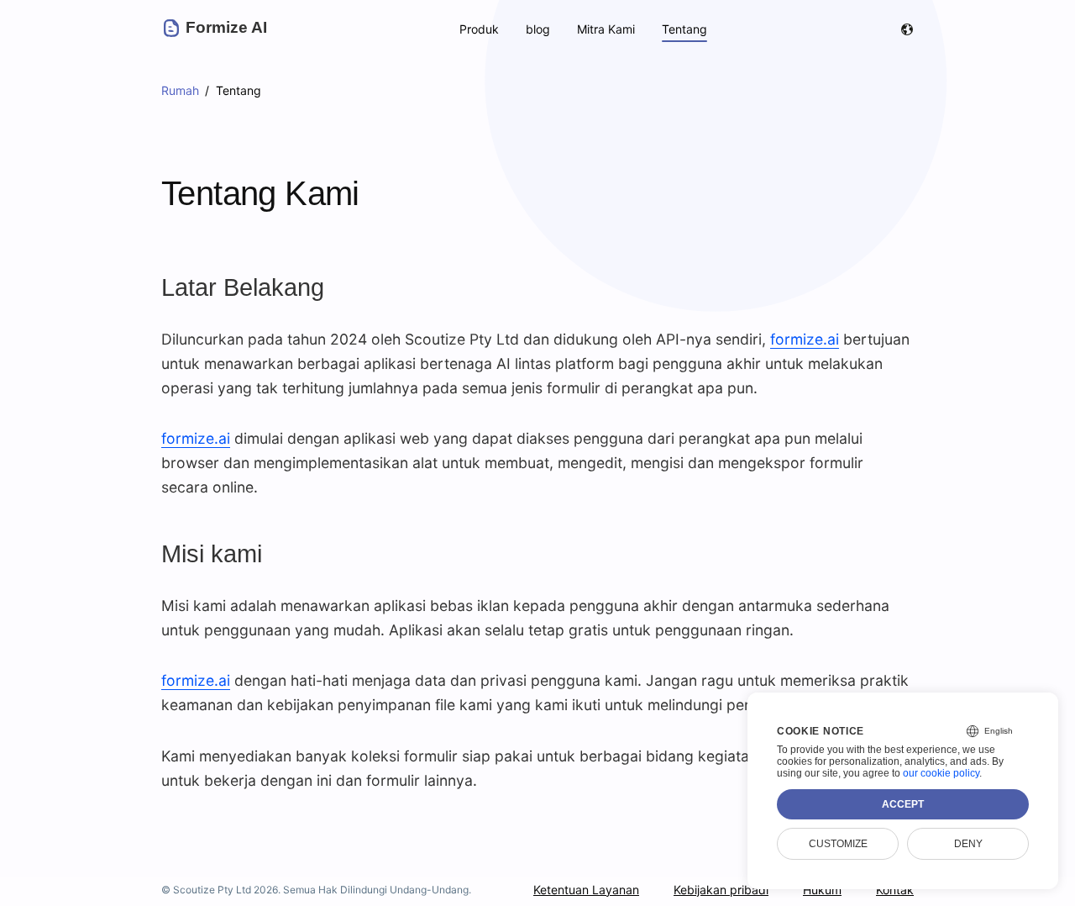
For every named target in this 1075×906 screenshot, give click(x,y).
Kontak (895, 889)
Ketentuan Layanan (586, 889)
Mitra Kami (606, 29)
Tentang (684, 29)
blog (538, 29)
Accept (903, 804)
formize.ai (804, 339)
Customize (838, 844)
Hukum (822, 889)
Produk (479, 29)
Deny (968, 844)
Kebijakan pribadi (721, 889)
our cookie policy (941, 773)
